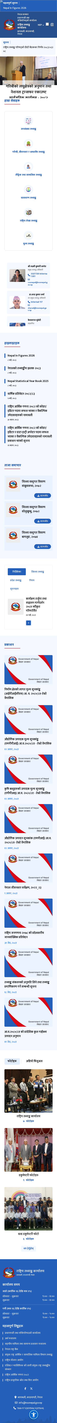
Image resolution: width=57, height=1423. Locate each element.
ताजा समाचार (12, 480)
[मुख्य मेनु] (52, 25)
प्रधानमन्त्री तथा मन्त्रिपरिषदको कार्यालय (22, 1348)
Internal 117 (37, 317)
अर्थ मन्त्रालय (10, 1353)
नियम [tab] (31, 595)
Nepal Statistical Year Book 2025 (28, 396)
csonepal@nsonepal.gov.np (37, 298)
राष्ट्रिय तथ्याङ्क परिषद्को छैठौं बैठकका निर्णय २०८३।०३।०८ (28, 49)
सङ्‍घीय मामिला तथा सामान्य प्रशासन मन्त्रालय (25, 1359)
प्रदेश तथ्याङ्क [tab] (15, 595)
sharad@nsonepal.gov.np (37, 324)
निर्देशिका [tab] (19, 586)
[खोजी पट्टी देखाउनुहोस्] (47, 24)
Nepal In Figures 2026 (14, 8)
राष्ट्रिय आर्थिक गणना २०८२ (17, 1390)
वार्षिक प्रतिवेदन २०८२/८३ (21, 409)
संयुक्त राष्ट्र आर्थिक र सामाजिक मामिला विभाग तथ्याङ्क (28, 1370)
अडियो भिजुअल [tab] (34, 1076)
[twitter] (31, 1404)
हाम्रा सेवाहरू (12, 115)
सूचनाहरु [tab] (14, 604)
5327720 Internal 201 (39, 290)
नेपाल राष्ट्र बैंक (11, 1364)
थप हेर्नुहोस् (29, 1263)
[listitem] (28, 138)
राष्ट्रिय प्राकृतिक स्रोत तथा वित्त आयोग (21, 1395)
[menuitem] (28, 1311)
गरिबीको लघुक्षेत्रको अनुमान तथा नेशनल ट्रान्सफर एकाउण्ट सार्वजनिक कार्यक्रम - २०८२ (28, 92)
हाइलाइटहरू (11, 358)
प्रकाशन (9, 659)
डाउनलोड (44, 510)
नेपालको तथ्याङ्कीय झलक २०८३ (24, 383)
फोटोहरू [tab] (12, 1076)
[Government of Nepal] (9, 24)
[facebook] (25, 1404)
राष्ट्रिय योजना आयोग (14, 1375)
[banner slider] (28, 70)
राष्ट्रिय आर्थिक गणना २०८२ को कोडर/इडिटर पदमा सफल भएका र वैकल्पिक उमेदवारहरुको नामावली (27, 426)
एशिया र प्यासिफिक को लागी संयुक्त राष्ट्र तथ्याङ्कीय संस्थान (27, 1382)
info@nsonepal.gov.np (30, 1418)
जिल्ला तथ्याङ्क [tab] (37, 587)
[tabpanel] (28, 626)
